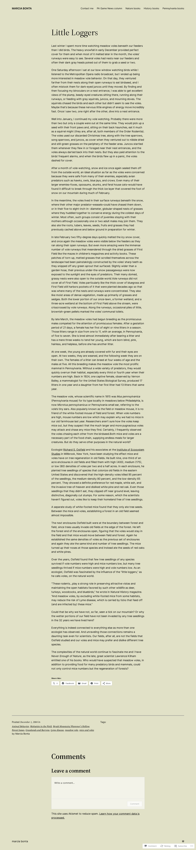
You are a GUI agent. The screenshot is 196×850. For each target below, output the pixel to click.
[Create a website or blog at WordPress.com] (183, 841)
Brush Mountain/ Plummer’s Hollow (71, 726)
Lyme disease (57, 730)
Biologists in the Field (41, 726)
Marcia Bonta (22, 8)
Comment (134, 804)
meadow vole (71, 730)
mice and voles (86, 730)
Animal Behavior (20, 726)
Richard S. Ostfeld (74, 449)
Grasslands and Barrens (37, 730)
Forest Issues (18, 730)
